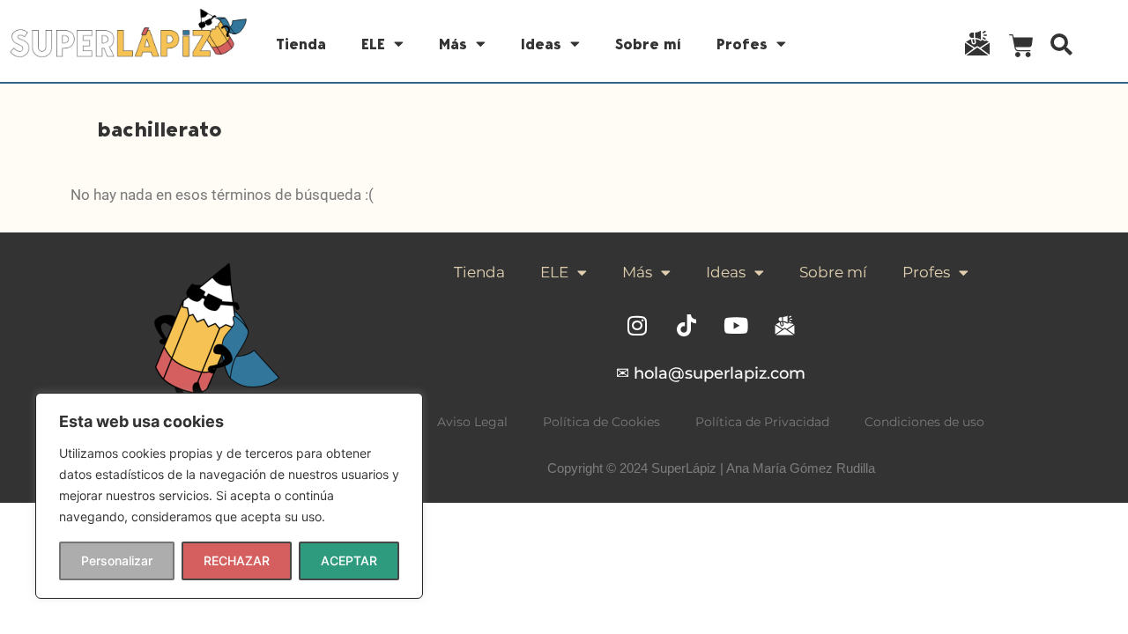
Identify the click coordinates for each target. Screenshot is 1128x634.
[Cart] (1021, 48)
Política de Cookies (601, 422)
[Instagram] (637, 325)
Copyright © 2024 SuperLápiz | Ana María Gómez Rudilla (711, 468)
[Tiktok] (686, 325)
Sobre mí (648, 44)
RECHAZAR (237, 560)
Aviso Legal (472, 422)
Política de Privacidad (762, 422)
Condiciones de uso (924, 422)
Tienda (301, 44)
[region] (229, 496)
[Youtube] (736, 325)
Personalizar (116, 560)
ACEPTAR (349, 560)
